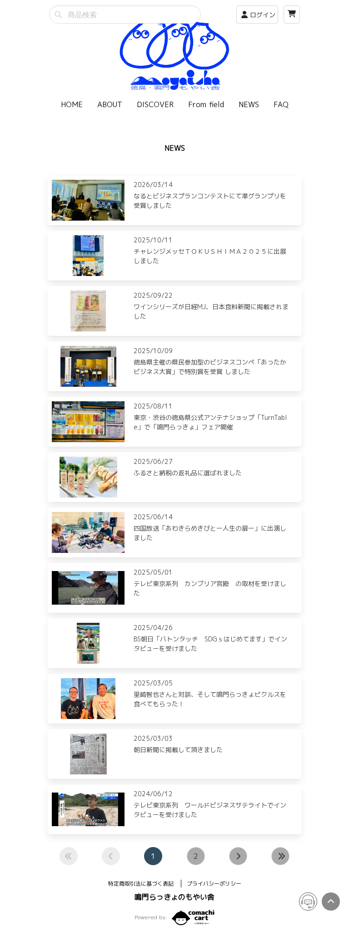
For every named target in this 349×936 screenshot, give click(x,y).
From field (206, 104)
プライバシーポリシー (214, 883)
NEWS (249, 104)
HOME (72, 104)
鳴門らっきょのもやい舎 (174, 897)
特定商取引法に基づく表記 (141, 883)
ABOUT (109, 104)
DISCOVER (155, 104)
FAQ (281, 104)
